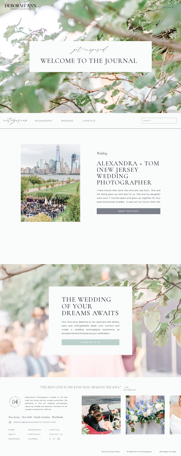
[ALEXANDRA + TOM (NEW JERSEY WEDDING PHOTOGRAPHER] (50, 183)
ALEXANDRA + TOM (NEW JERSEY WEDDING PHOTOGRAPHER (128, 172)
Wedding (102, 153)
